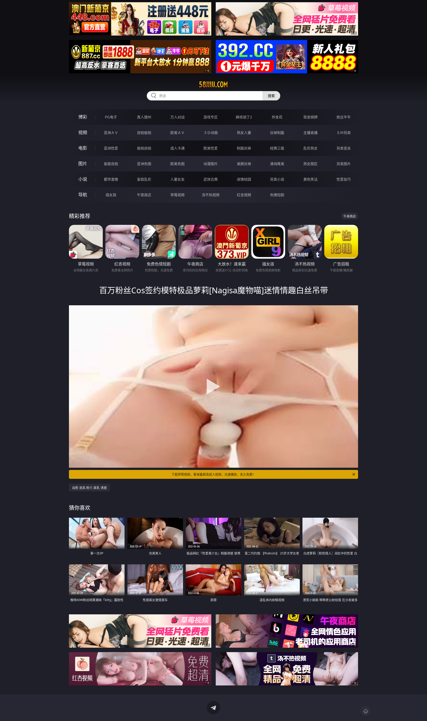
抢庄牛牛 (343, 117)
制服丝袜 (244, 148)
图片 (82, 164)
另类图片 (343, 163)
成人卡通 (177, 148)
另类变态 (343, 148)
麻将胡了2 (244, 117)
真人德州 (144, 117)
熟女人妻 (244, 132)
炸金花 (277, 117)
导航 (82, 195)
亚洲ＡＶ (111, 132)
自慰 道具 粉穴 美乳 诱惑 (89, 487)
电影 (82, 148)
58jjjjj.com (213, 84)
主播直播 (310, 132)
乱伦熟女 (310, 148)
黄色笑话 (310, 179)
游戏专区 (210, 117)
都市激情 (111, 179)
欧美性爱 (210, 148)
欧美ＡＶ (177, 132)
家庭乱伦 (144, 179)
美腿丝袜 (244, 163)
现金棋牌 (310, 117)
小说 (82, 179)
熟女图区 (310, 163)
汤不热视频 (211, 194)
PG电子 (111, 117)
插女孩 (111, 194)
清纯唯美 (277, 163)
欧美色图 (177, 163)
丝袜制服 (277, 132)
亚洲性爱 (111, 148)
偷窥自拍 (111, 163)
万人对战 (177, 117)
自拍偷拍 (144, 132)
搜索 (271, 95)
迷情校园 (244, 179)
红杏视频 (244, 194)
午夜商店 (144, 194)
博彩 (82, 117)
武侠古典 (210, 179)
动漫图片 (210, 163)
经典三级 (277, 148)
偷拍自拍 (144, 148)
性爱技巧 (343, 179)
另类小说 (277, 179)
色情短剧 (277, 194)
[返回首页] (365, 711)
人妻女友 (177, 179)
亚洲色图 (144, 163)
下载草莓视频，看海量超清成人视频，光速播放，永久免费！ (213, 474)
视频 (82, 133)
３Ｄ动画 (210, 132)
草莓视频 (177, 194)
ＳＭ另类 (343, 132)
